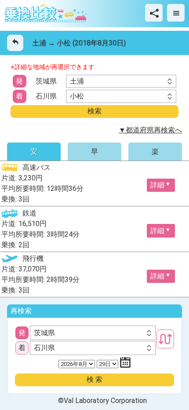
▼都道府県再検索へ (150, 130)
